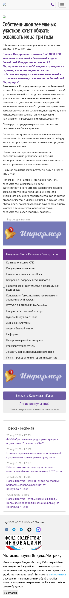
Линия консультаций (18, 322)
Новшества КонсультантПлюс (24, 274)
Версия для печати (18, 219)
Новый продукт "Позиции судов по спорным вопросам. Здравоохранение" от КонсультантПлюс (33, 485)
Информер (12, 334)
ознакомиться (57, 574)
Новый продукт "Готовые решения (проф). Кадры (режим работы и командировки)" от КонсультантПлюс (32, 503)
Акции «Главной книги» (19, 328)
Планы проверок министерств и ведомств (32, 357)
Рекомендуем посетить (20, 346)
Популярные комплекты (20, 268)
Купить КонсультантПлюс (21, 317)
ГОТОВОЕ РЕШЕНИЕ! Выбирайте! (26, 305)
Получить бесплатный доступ (24, 311)
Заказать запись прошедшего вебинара (30, 351)
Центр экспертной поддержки (24, 340)
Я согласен (10, 592)
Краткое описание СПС (20, 262)
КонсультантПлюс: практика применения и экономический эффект (32, 297)
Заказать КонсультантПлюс (34, 395)
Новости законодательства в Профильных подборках (32, 288)
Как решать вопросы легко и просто (28, 280)
